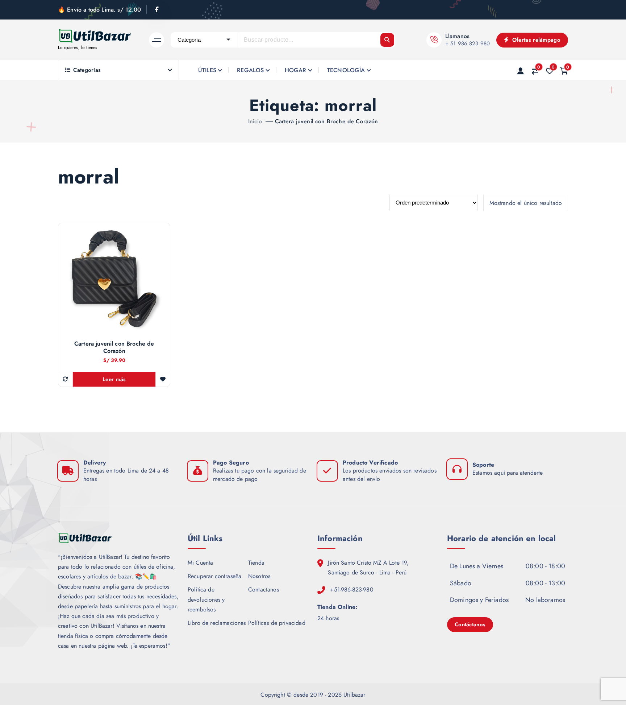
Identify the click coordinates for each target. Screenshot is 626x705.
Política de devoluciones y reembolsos (206, 599)
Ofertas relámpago (535, 40)
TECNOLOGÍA (346, 70)
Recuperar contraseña (214, 576)
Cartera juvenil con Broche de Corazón (326, 121)
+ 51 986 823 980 (467, 44)
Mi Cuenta (200, 562)
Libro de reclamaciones (217, 623)
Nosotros (259, 576)
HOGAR (295, 70)
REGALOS (250, 70)
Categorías (87, 70)
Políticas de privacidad (276, 623)
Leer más (114, 379)
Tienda (256, 562)
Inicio (255, 121)
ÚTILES (207, 70)
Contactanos (263, 589)
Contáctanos (470, 624)
